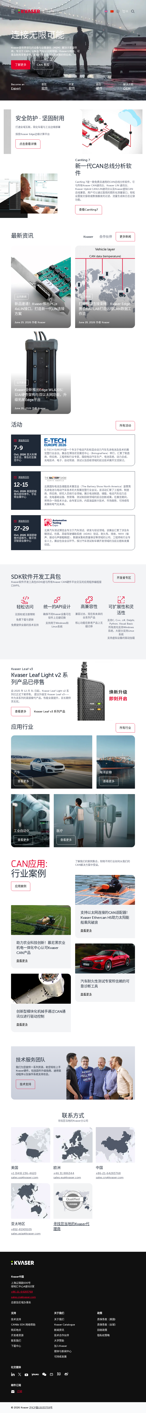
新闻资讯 (59, 1329)
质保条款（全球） (107, 1324)
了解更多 (22, 66)
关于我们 (59, 1319)
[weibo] (66, 1374)
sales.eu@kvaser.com (67, 1177)
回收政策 (102, 1329)
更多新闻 (127, 237)
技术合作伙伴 (61, 1335)
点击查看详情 (28, 145)
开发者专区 (124, 577)
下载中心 (16, 1345)
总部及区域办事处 (21, 1302)
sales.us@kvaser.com (24, 1177)
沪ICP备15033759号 (41, 1407)
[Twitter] (19, 1374)
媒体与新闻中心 (63, 1351)
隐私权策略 (103, 1335)
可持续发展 (60, 1356)
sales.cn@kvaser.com (110, 1177)
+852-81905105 (21, 1229)
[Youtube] (26, 1375)
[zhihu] (59, 1374)
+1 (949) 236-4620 (23, 1173)
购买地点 (16, 1329)
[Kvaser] (22, 1264)
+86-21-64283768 (108, 1173)
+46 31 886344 (63, 1173)
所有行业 (125, 727)
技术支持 (25, 1084)
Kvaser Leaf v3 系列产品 (49, 711)
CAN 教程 (44, 66)
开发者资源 (17, 1335)
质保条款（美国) (106, 1319)
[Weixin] (44, 1374)
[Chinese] (112, 11)
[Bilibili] (51, 1374)
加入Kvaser (60, 1345)
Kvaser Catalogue (64, 1324)
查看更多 (22, 712)
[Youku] (35, 1374)
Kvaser (88, 237)
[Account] (117, 11)
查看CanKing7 (88, 210)
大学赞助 (59, 1340)
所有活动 (125, 425)
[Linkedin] (13, 1374)
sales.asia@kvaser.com (26, 1233)
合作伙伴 (105, 237)
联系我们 (16, 1340)
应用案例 (22, 887)
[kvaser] (29, 11)
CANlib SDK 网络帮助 (23, 1324)
